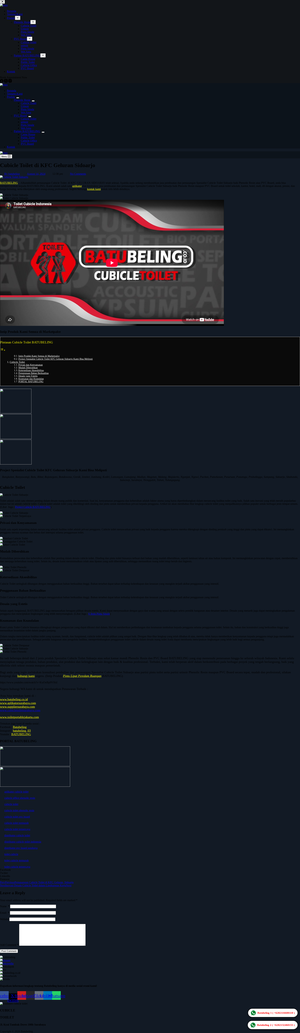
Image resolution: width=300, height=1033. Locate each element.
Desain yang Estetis (28, 376)
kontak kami (94, 189)
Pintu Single (27, 109)
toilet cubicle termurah (16, 860)
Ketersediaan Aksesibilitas (31, 370)
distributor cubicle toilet (17, 835)
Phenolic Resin (22, 99)
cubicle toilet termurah (16, 822)
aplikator (77, 185)
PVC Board (20, 115)
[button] (150, 869)
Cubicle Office (29, 140)
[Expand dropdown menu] (17, 97)
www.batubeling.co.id (14, 699)
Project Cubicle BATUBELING (33, 506)
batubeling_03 (22, 730)
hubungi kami (26, 676)
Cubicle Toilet (28, 103)
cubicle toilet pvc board (17, 816)
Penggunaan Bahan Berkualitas (33, 373)
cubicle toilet (11, 804)
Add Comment (9, 944)
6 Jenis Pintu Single (99, 613)
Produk (11, 96)
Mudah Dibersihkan (28, 367)
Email (4, 912)
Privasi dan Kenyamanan (30, 365)
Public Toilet (28, 137)
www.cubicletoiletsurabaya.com (20, 710)
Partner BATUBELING (27, 131)
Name (4, 906)
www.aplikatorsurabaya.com (18, 703)
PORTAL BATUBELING (30, 381)
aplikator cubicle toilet (16, 791)
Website (4, 919)
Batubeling (20, 727)
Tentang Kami (15, 93)
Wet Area (26, 112)
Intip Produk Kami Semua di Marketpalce (39, 356)
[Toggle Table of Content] (2, 350)
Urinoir (25, 106)
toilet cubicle (11, 854)
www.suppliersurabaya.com (17, 706)
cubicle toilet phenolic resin (19, 810)
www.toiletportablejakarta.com (19, 717)
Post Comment (8, 951)
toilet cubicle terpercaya (17, 866)
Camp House (28, 134)
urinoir (24, 121)
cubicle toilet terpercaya (17, 829)
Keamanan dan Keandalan (31, 378)
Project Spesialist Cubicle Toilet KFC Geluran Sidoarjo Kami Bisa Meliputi (55, 358)
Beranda (11, 90)
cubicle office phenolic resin (19, 797)
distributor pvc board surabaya (21, 847)
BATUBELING (9, 182)
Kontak (11, 146)
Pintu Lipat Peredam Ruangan (82, 676)
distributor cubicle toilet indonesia (22, 841)
